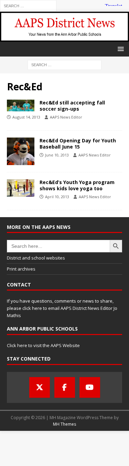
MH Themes (64, 424)
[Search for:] (28, 5)
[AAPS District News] (64, 37)
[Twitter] (39, 387)
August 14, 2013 (26, 117)
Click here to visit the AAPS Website (43, 345)
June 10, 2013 (57, 155)
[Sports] (20, 105)
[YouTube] (89, 387)
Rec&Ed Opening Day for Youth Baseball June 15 (78, 143)
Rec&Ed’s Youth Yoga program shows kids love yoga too (77, 185)
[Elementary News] (20, 188)
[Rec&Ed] (20, 151)
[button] (119, 48)
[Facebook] (64, 387)
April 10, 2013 (57, 196)
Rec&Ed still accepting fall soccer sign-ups (72, 105)
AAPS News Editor (66, 117)
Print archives (21, 269)
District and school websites (36, 258)
